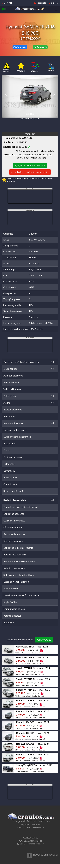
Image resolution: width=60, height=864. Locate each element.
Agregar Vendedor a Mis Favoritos (30, 165)
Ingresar (54, 3)
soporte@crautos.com (35, 844)
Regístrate (41, 3)
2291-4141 (7, 3)
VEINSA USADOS (44, 640)
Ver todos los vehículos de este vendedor (30, 172)
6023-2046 (22, 142)
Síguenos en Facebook (45, 854)
